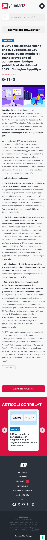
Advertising (22, 486)
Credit (23, 499)
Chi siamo (22, 472)
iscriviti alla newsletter (23, 29)
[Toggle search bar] (5, 17)
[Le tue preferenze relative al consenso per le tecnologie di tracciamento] (42, 537)
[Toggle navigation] (42, 6)
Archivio (20, 481)
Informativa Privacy (22, 490)
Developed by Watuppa (23, 536)
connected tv (9, 367)
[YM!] (13, 6)
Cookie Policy (22, 495)
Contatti (23, 477)
